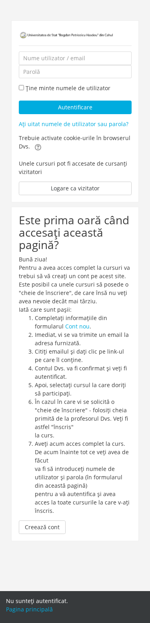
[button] (38, 147)
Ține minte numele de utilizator (68, 88)
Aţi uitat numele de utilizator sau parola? (73, 124)
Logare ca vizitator (75, 188)
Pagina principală (29, 609)
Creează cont (42, 527)
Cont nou (77, 326)
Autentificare (75, 107)
